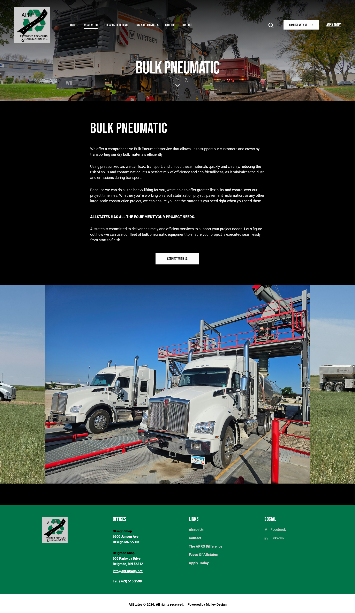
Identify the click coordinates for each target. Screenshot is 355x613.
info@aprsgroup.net (128, 571)
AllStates (135, 604)
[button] (49, 384)
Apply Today (333, 25)
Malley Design (216, 604)
